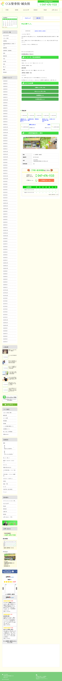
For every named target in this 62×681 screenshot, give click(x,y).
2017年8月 (5, 300)
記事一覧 (38, 18)
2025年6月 (5, 110)
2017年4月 (5, 309)
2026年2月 (5, 94)
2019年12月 (5, 230)
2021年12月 (5, 176)
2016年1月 (5, 341)
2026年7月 (5, 83)
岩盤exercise (5, 434)
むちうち (5, 464)
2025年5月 (5, 113)
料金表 (45, 9)
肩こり (4, 66)
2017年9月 (5, 298)
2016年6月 (5, 336)
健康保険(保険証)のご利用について (9, 44)
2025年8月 (5, 105)
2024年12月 (5, 127)
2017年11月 (5, 292)
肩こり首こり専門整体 (7, 431)
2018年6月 (5, 273)
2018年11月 (5, 265)
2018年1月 (5, 287)
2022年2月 (5, 170)
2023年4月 (5, 140)
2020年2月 (5, 224)
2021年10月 (5, 178)
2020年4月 (5, 222)
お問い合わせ (55, 9)
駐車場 (16, 9)
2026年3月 (5, 91)
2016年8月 (5, 330)
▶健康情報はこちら (40, 95)
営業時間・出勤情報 (41, 30)
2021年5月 (5, 189)
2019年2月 (5, 257)
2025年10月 (5, 99)
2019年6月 (5, 246)
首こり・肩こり (6, 457)
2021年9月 (5, 181)
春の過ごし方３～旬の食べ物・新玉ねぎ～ (45, 120)
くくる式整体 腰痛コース (8, 426)
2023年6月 (5, 138)
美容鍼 (4, 423)
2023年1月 (5, 148)
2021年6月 (5, 186)
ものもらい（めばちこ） (8, 478)
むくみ (4, 486)
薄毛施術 (5, 420)
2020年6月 (5, 216)
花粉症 (4, 481)
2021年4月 (5, 192)
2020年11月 (5, 205)
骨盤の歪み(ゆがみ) (7, 467)
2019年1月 (5, 260)
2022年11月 (5, 154)
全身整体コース (6, 428)
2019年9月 (5, 238)
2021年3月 (5, 195)
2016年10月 (5, 325)
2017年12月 (5, 290)
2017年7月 (5, 303)
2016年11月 (5, 322)
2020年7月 (5, 214)
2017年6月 (5, 306)
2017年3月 (5, 311)
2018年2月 (5, 284)
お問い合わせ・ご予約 (7, 517)
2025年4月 (5, 116)
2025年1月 (5, 124)
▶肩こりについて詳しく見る (40, 91)
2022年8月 (5, 162)
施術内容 (5, 55)
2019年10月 (5, 235)
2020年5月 (5, 219)
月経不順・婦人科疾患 (7, 489)
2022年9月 (5, 159)
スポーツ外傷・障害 (7, 412)
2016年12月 (5, 319)
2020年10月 (5, 208)
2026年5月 (5, 89)
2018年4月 (5, 279)
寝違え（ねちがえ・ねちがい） (8, 461)
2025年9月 (5, 102)
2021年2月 (5, 197)
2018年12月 (5, 262)
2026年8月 (5, 80)
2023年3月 (5, 143)
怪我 (4, 53)
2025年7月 (5, 108)
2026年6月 (5, 86)
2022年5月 (5, 165)
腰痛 (4, 69)
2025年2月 (5, 121)
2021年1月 (5, 200)
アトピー (5, 492)
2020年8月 (5, 211)
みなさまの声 (26, 9)
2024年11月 (5, 129)
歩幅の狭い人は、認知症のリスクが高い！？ (23, 120)
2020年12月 (5, 203)
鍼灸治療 (5, 415)
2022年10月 (5, 157)
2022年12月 (5, 151)
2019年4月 (5, 252)
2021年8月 (5, 184)
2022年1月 (5, 173)
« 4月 (3, 27)
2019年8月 (5, 241)
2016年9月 (5, 328)
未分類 (4, 61)
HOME (7, 9)
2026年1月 (5, 97)
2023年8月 (5, 135)
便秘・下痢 (5, 483)
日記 (4, 58)
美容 (4, 64)
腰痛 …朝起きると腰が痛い (9, 447)
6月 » (6, 27)
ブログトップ (28, 18)
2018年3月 (5, 281)
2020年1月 (5, 227)
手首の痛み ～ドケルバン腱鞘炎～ (9, 475)
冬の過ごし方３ (52, 119)
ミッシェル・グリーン (44, 678)
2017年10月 (5, 295)
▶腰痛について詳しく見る (40, 87)
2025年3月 (5, 119)
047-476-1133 (6, 679)
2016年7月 (5, 333)
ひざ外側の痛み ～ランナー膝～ (9, 471)
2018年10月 (5, 268)
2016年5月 (5, 339)
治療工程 (5, 511)
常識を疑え (37, 119)
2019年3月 (5, 254)
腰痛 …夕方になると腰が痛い (9, 453)
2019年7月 (5, 243)
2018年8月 (5, 271)
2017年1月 (5, 317)
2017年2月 (5, 314)
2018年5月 (5, 276)
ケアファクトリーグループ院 (9, 500)
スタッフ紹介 (6, 38)
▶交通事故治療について (40, 99)
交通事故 (5, 40)
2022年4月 (5, 167)
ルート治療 (5, 418)
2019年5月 (5, 249)
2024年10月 (5, 132)
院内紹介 (36, 9)
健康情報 (36, 30)
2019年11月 (5, 233)
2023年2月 (5, 146)
